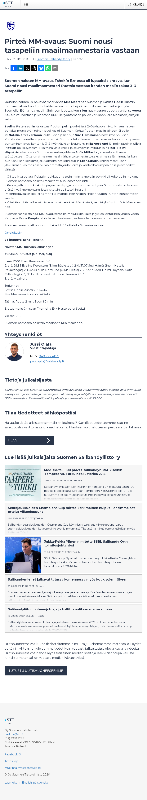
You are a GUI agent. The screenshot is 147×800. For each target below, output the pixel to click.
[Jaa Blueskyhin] (41, 68)
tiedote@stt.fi (14, 734)
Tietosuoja (11, 761)
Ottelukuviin (13, 232)
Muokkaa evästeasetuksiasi (23, 768)
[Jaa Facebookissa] (14, 68)
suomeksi (11, 782)
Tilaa (12, 440)
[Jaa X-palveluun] (27, 68)
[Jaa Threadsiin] (34, 68)
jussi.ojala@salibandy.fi (47, 361)
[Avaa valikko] (27, 4)
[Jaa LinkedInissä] (20, 68)
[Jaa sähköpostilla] (55, 68)
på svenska (40, 782)
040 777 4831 (49, 356)
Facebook (11, 754)
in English (25, 782)
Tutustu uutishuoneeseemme (35, 671)
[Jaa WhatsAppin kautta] (48, 68)
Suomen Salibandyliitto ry (53, 59)
